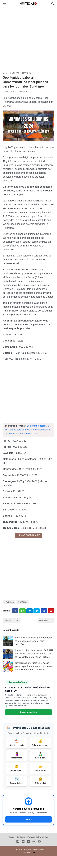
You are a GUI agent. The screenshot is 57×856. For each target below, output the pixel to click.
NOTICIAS (24, 602)
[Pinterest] (51, 610)
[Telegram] (29, 610)
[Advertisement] (28, 37)
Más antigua (46, 620)
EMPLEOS (10, 602)
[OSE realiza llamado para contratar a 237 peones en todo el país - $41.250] (8, 641)
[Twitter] (22, 610)
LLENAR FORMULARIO (28, 535)
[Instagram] (34, 842)
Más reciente (11, 620)
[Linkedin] (44, 610)
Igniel (33, 852)
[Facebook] (15, 610)
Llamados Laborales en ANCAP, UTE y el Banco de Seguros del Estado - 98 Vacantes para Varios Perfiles (34, 653)
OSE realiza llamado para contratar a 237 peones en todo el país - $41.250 (34, 641)
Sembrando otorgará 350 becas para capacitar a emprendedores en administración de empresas (28, 429)
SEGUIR (28, 819)
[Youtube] (39, 842)
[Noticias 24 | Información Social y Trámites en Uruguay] (28, 3)
